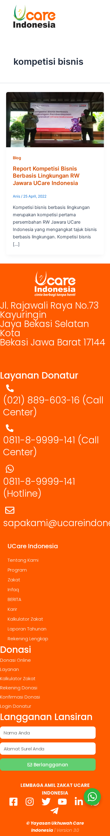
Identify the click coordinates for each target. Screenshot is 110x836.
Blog (17, 158)
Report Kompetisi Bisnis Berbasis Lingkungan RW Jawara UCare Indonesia (46, 175)
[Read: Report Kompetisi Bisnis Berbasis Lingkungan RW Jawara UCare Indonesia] (55, 119)
